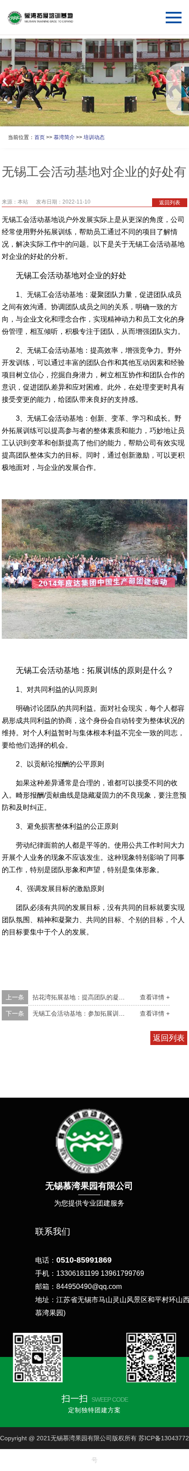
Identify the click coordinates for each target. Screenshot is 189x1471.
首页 (39, 137)
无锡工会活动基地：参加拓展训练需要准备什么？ (100, 1013)
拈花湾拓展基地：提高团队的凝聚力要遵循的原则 (100, 997)
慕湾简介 (64, 137)
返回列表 (169, 203)
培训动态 (94, 137)
